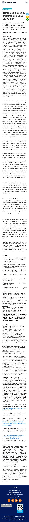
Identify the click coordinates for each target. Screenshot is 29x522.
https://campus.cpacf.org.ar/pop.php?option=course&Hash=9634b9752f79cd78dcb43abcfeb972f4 (14, 423)
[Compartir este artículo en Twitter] (27, 14)
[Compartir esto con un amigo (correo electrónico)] (27, 17)
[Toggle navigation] (26, 2)
